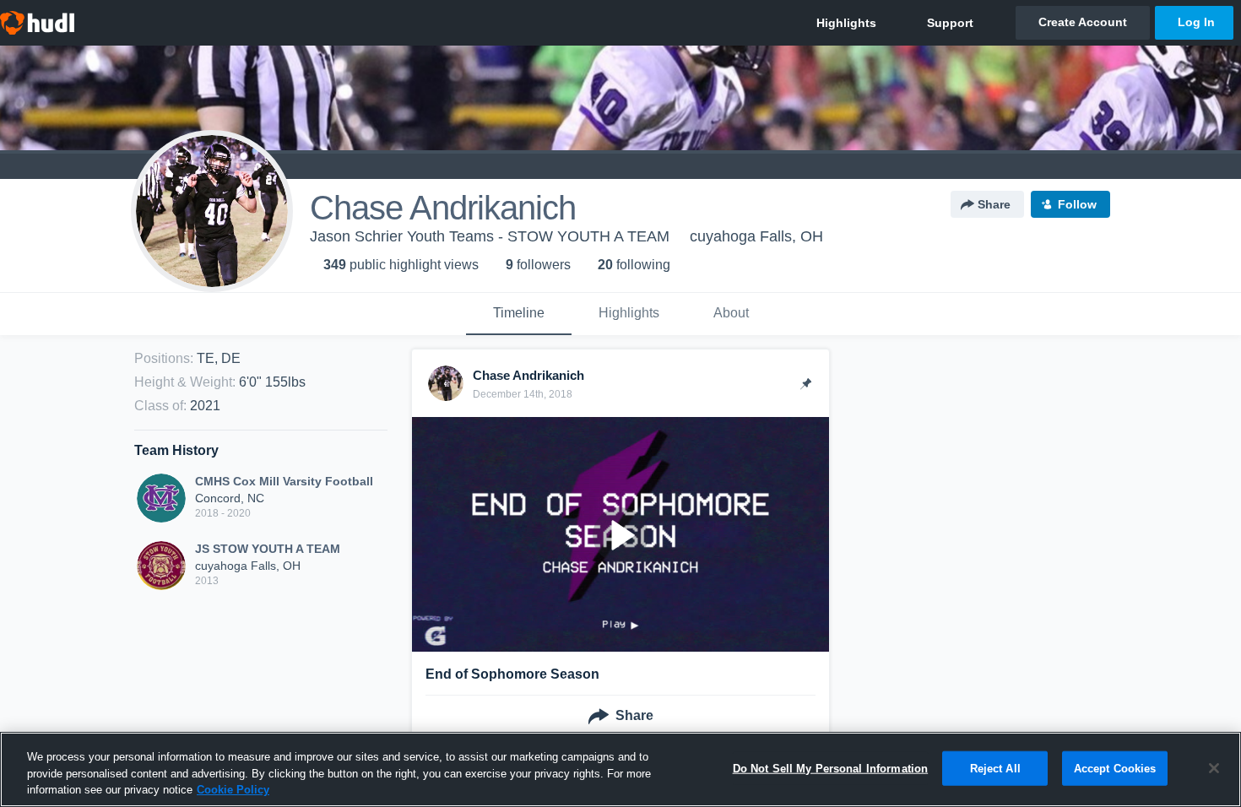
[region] (620, 769)
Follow (1077, 204)
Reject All (995, 767)
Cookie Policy (233, 789)
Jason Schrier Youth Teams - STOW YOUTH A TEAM (489, 236)
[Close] (1214, 768)
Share (994, 204)
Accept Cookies (1115, 767)
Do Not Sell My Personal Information (831, 767)
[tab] (519, 314)
